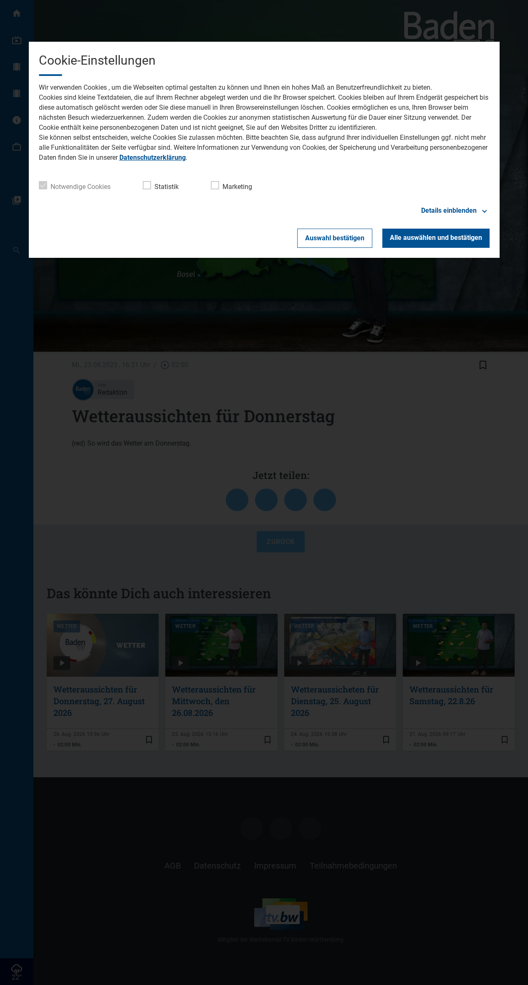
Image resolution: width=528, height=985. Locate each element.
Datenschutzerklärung (152, 157)
